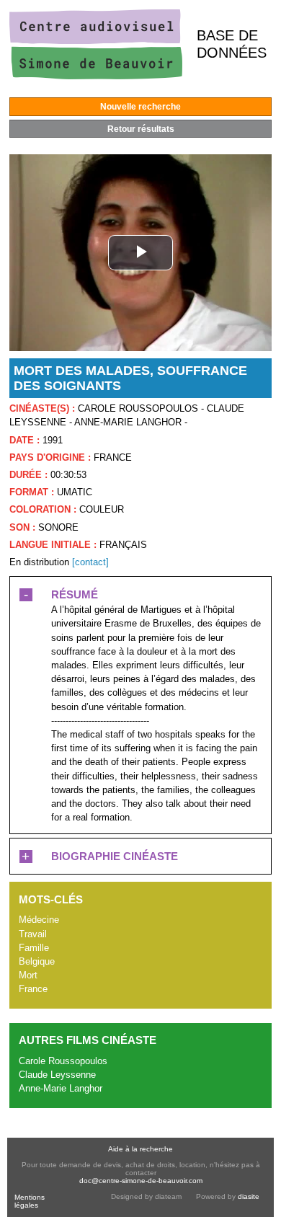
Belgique (37, 961)
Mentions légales (29, 1201)
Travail (33, 934)
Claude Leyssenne (57, 1074)
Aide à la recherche (140, 1149)
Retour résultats (140, 129)
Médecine (39, 919)
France (33, 988)
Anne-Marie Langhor (60, 1088)
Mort (28, 975)
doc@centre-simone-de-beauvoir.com (140, 1181)
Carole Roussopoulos (63, 1061)
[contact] (90, 562)
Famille (34, 947)
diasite (248, 1196)
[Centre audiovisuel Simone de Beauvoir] (95, 76)
